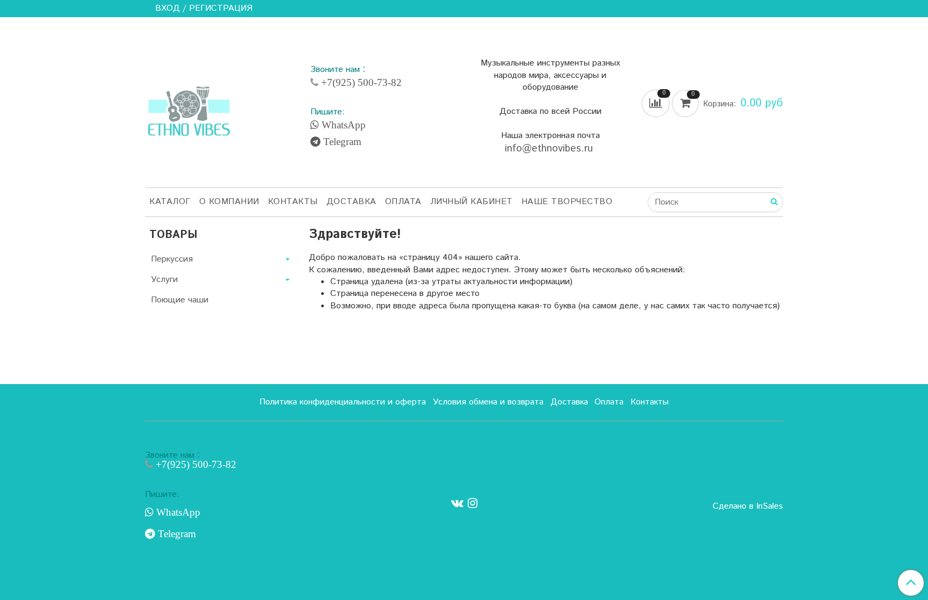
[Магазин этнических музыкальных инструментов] (189, 105)
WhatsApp (342, 125)
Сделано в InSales (748, 506)
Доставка (351, 202)
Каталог (170, 202)
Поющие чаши (179, 300)
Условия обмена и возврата (488, 402)
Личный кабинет (471, 202)
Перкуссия (172, 259)
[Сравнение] (657, 103)
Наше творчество (567, 202)
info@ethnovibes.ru (550, 148)
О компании (229, 202)
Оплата (403, 202)
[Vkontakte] (457, 503)
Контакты (293, 202)
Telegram (341, 142)
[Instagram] (472, 503)
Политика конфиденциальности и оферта (342, 402)
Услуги (164, 279)
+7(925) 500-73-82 (360, 82)
